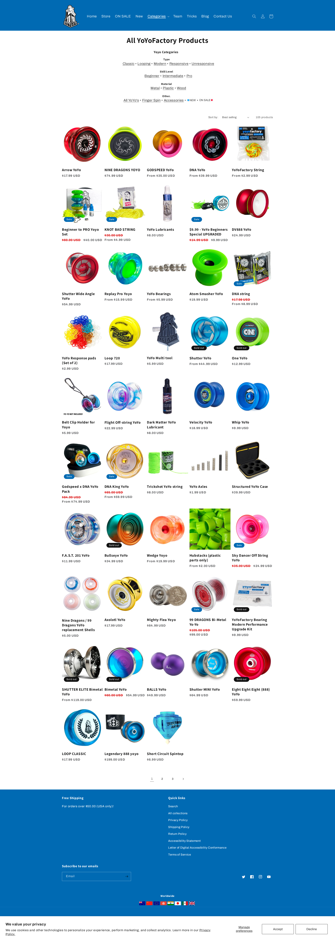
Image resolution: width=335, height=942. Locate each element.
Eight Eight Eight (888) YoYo (251, 691)
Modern (160, 64)
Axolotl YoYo (115, 619)
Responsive (179, 64)
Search (173, 806)
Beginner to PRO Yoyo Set (80, 232)
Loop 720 (112, 358)
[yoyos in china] (149, 904)
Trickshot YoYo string (165, 486)
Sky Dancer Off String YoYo (250, 557)
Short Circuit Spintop (165, 753)
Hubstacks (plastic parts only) (205, 557)
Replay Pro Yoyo (118, 293)
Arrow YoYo (71, 169)
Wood (181, 88)
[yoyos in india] (171, 904)
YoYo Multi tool (159, 358)
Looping (144, 64)
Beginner (151, 76)
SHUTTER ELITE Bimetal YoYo (82, 691)
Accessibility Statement (184, 840)
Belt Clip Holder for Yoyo (78, 424)
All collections (178, 813)
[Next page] (183, 779)
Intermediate (173, 76)
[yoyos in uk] (192, 904)
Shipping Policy (178, 827)
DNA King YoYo (117, 486)
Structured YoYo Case (250, 486)
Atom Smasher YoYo (206, 293)
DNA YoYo (197, 169)
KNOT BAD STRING (120, 229)
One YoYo (239, 358)
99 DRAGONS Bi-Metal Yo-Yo (207, 622)
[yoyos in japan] (178, 904)
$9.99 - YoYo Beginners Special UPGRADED (208, 232)
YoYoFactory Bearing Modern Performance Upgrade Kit (250, 624)
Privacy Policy (178, 820)
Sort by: (213, 117)
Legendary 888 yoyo (122, 753)
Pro (189, 76)
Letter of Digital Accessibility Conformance (197, 847)
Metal (155, 88)
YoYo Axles (198, 486)
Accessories (174, 100)
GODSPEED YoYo (160, 169)
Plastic (168, 88)
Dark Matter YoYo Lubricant (161, 424)
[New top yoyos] (191, 100)
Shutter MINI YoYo (204, 689)
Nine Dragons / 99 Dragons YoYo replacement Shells (78, 625)
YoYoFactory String (248, 169)
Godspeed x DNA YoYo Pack (80, 489)
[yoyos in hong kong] (163, 904)
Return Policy (177, 833)
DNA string (241, 293)
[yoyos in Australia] (142, 904)
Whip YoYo (240, 422)
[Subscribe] (126, 876)
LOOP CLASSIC (74, 753)
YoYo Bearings (159, 293)
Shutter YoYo (200, 358)
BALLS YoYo (156, 689)
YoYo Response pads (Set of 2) (79, 360)
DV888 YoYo (241, 229)
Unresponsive (203, 64)
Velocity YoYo (200, 422)
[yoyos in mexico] (185, 904)
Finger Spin (151, 100)
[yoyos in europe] (156, 904)
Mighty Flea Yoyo (161, 619)
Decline (311, 929)
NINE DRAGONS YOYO (122, 169)
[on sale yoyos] (206, 100)
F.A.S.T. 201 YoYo (76, 555)
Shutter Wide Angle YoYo (78, 296)
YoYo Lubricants (160, 229)
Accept (278, 929)
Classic (129, 64)
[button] (158, 16)
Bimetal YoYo (116, 689)
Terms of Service (179, 854)
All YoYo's (131, 100)
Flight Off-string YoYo (123, 422)
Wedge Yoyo (157, 555)
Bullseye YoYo (116, 555)
